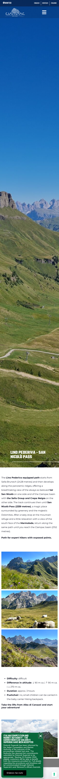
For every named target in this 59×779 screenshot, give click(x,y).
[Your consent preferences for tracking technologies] (54, 774)
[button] (40, 736)
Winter (8, 3)
